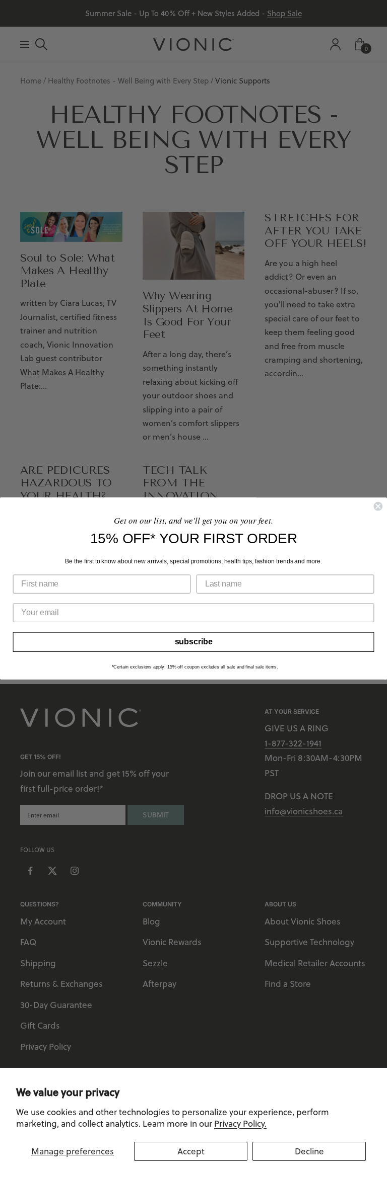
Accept (191, 1151)
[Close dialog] (378, 506)
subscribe (194, 641)
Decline (309, 1151)
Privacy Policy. (240, 1124)
